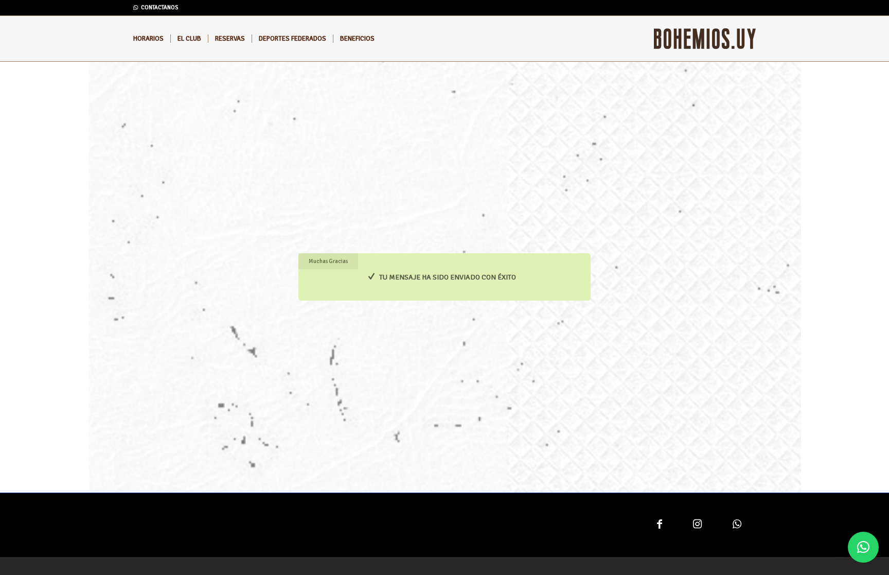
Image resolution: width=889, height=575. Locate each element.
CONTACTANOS (159, 7)
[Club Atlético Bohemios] (705, 38)
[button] (863, 547)
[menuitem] (148, 38)
